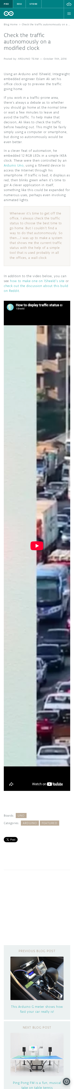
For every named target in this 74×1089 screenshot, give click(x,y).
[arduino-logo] (8, 13)
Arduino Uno (14, 165)
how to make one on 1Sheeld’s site (37, 281)
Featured (49, 823)
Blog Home (10, 24)
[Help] (66, 1081)
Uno (21, 815)
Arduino (30, 823)
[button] (69, 4)
